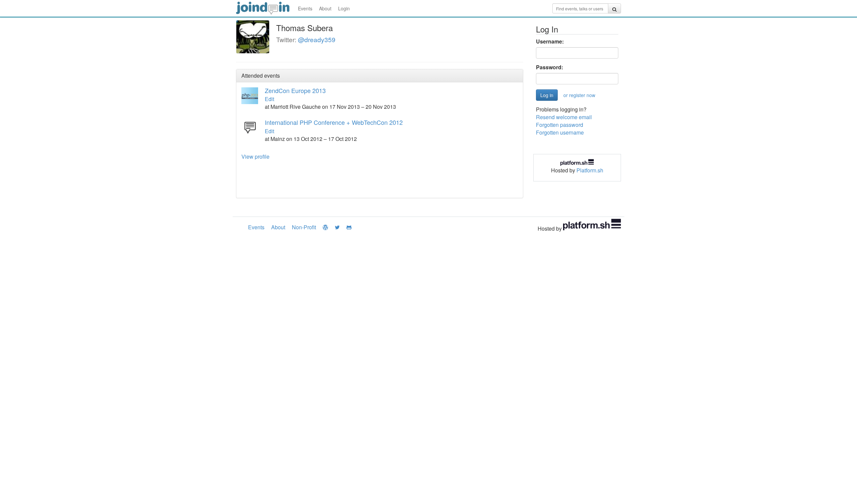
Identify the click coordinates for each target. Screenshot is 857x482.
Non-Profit (304, 227)
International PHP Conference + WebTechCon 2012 (334, 122)
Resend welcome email (564, 117)
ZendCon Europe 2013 (295, 90)
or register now (579, 95)
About (325, 8)
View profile (255, 156)
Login (344, 8)
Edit (269, 99)
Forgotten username (560, 132)
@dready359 (316, 39)
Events (305, 8)
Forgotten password (559, 125)
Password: (549, 67)
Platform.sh (589, 170)
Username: (550, 41)
